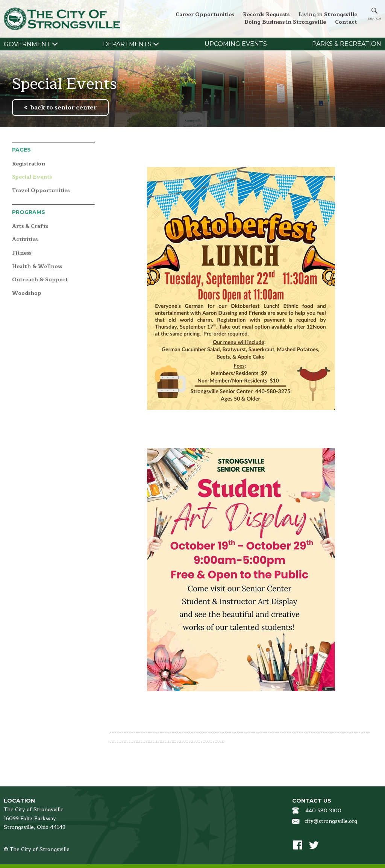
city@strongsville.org (331, 821)
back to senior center (63, 107)
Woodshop (26, 293)
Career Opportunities (205, 14)
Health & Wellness (37, 267)
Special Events (32, 177)
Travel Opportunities (41, 191)
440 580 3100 (323, 810)
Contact (346, 22)
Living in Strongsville (328, 14)
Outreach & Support (40, 280)
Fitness (21, 253)
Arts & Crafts (30, 226)
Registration (28, 164)
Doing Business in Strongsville (285, 22)
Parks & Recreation (346, 43)
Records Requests (266, 14)
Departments (127, 44)
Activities (25, 240)
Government (27, 44)
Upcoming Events (236, 43)
